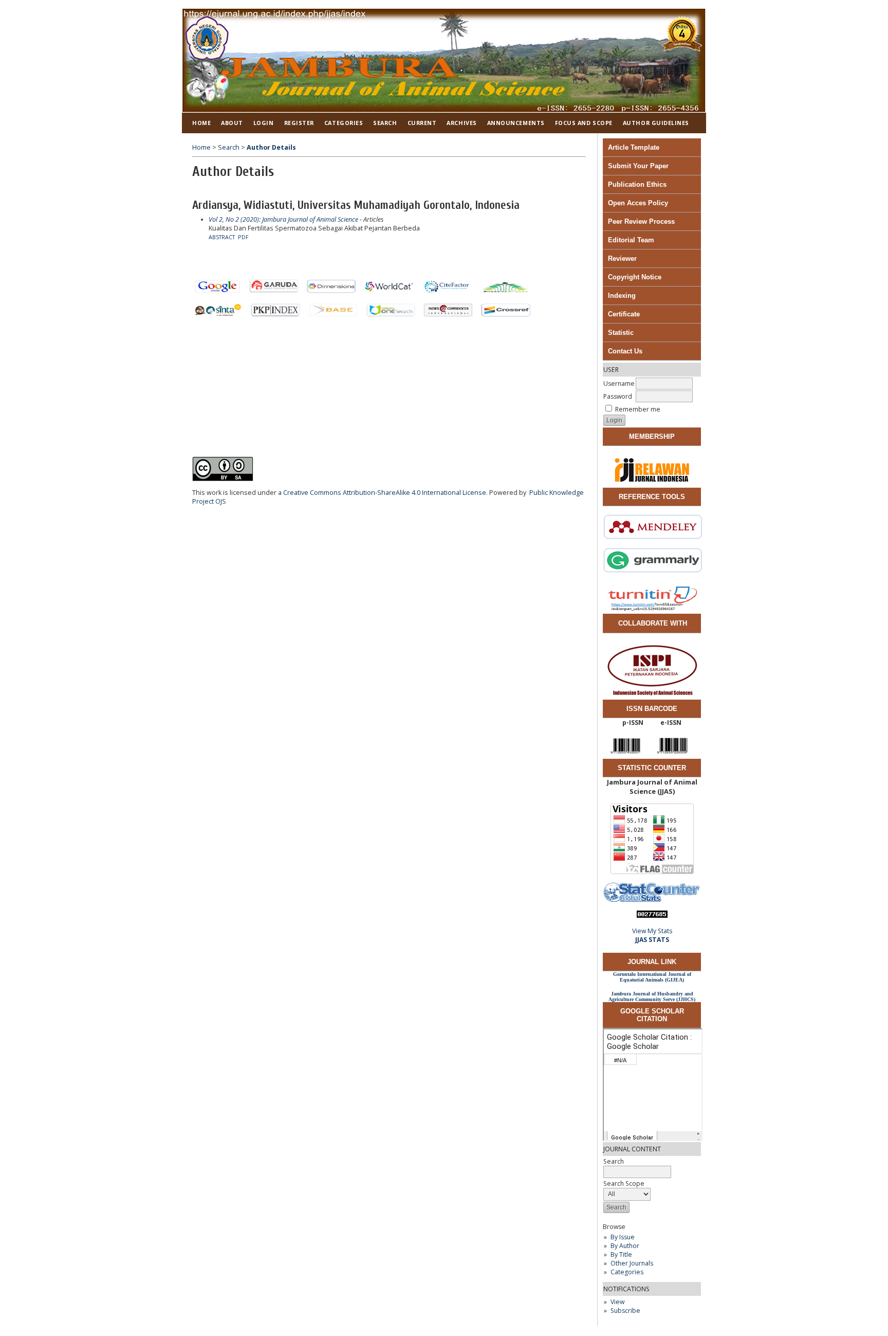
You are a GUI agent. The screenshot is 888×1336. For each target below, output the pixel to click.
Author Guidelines (656, 123)
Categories (626, 1272)
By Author (624, 1245)
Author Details (271, 147)
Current (422, 123)
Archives (461, 123)
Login (263, 123)
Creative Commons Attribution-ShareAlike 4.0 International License (384, 492)
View (617, 1301)
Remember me (637, 409)
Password (617, 396)
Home (201, 123)
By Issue (622, 1237)
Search (385, 123)
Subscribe (625, 1310)
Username (619, 383)
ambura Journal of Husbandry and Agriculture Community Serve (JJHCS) (651, 996)
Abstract (222, 237)
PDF (243, 237)
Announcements (516, 123)
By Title (621, 1254)
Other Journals (631, 1263)
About (232, 123)
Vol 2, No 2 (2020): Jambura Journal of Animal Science (283, 219)
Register (299, 123)
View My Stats (652, 931)
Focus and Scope (584, 123)
